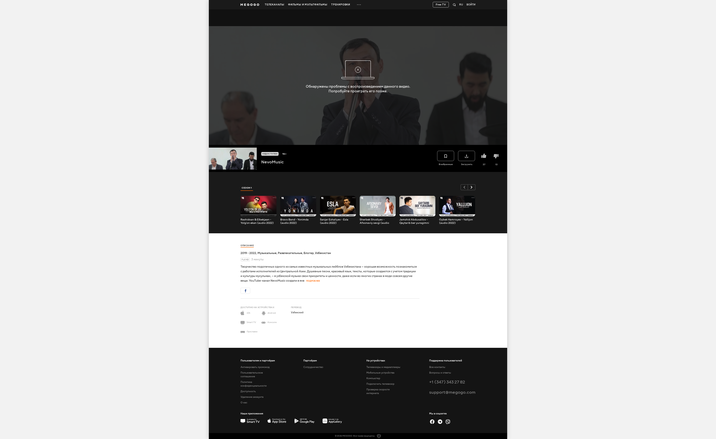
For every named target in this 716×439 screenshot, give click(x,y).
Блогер (309, 253)
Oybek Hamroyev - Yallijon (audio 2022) (456, 221)
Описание (247, 245)
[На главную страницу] (250, 4)
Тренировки (340, 4)
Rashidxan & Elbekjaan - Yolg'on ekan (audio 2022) (257, 221)
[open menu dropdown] (359, 4)
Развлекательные (290, 253)
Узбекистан (323, 253)
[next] (471, 187)
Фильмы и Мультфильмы (307, 4)
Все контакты (437, 367)
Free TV (441, 4)
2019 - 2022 (248, 253)
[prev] (464, 187)
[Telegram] (440, 422)
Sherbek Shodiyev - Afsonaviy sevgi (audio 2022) (374, 221)
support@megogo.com (452, 392)
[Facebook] (432, 422)
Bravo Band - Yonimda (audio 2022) (294, 221)
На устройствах (375, 360)
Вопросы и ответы (440, 372)
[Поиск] (454, 4)
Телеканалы (274, 4)
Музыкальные (267, 253)
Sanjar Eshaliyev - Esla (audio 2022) (334, 221)
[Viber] (448, 422)
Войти (471, 4)
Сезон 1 (247, 187)
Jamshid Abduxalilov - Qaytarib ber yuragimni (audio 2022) (414, 221)
